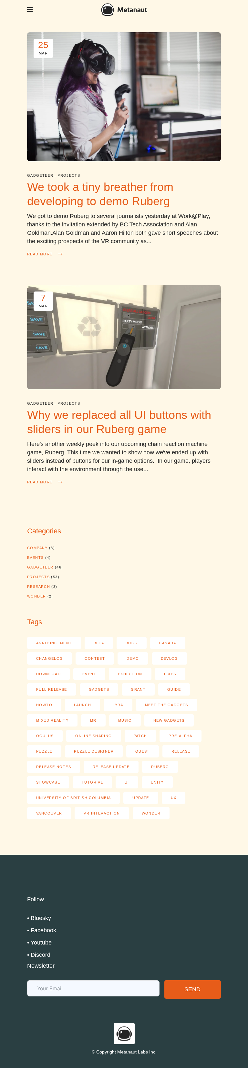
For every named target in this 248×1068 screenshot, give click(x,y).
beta (99, 643)
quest (142, 751)
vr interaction (102, 813)
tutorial (92, 782)
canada (167, 643)
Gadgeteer (40, 175)
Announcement (54, 643)
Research (38, 586)
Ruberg (160, 767)
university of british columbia (73, 798)
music (125, 720)
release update (111, 767)
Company (37, 548)
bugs (132, 643)
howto (44, 705)
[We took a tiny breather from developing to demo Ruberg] (124, 96)
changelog (49, 658)
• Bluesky (39, 918)
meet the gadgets (166, 705)
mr (93, 720)
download (48, 674)
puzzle (44, 751)
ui (127, 782)
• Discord (38, 955)
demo (133, 658)
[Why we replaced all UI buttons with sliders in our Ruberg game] (124, 337)
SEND (192, 989)
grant (138, 689)
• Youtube (39, 942)
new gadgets (169, 720)
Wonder (36, 596)
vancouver (49, 813)
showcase (48, 782)
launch (82, 705)
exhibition (130, 674)
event (89, 674)
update (140, 798)
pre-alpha (180, 736)
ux (174, 798)
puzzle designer (94, 751)
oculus (45, 736)
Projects (68, 175)
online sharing (93, 736)
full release (51, 689)
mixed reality (52, 720)
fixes (170, 674)
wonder (151, 813)
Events (35, 557)
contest (95, 658)
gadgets (99, 689)
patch (140, 736)
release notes (53, 767)
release (181, 751)
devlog (169, 658)
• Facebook (41, 930)
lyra (118, 705)
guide (174, 689)
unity (157, 782)
